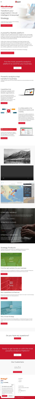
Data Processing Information (23, 387)
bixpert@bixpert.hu (22, 390)
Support (20, 381)
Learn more (4, 138)
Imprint (19, 389)
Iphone (3, 218)
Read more (3, 394)
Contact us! (17, 338)
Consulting (20, 378)
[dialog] (8, 391)
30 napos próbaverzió (6, 228)
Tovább (3, 231)
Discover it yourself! (7, 25)
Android (12, 218)
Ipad (7, 218)
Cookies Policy (21, 386)
